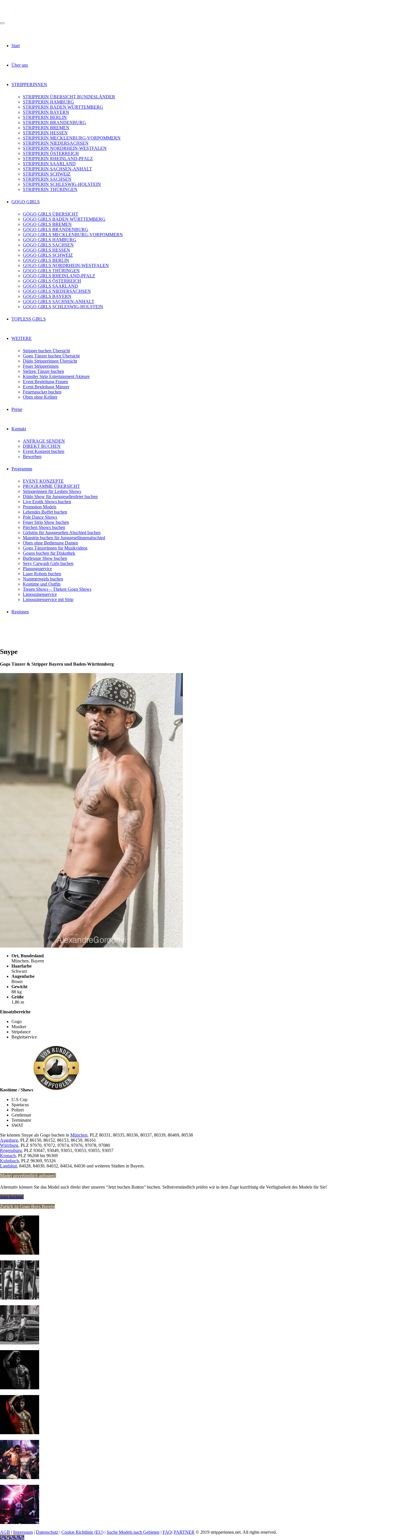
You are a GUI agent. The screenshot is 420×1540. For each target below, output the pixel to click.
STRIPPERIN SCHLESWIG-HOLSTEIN (62, 184)
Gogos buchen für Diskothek (49, 553)
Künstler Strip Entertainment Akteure (56, 376)
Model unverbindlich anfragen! (28, 1175)
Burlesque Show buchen (45, 558)
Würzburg (9, 1145)
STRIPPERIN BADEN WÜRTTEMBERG (63, 107)
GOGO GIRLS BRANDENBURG (55, 229)
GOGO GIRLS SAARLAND (50, 286)
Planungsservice (37, 568)
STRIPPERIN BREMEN (46, 127)
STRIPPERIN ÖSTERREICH (51, 153)
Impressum (23, 1532)
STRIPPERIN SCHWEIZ (47, 174)
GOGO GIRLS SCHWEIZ (48, 255)
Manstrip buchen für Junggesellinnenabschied (64, 537)
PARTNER (184, 1532)
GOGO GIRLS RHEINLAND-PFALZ (59, 275)
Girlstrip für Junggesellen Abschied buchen (62, 532)
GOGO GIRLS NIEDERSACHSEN (57, 291)
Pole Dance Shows (40, 517)
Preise (16, 409)
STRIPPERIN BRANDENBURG (54, 122)
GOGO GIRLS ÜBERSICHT (50, 214)
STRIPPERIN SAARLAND (49, 163)
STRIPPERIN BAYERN (46, 112)
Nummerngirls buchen (43, 578)
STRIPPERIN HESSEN (45, 132)
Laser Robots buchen (42, 573)
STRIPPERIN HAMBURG (48, 102)
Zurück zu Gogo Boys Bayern (27, 1206)
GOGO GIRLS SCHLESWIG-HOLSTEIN (63, 306)
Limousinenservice (40, 594)
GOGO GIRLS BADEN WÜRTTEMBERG (64, 219)
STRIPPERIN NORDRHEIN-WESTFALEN (65, 148)
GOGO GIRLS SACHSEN (48, 244)
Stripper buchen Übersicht (46, 350)
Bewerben (32, 456)
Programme (21, 468)
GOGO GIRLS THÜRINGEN (51, 270)
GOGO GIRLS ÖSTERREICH (52, 280)
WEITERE (21, 338)
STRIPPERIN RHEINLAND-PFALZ (58, 158)
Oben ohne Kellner (40, 397)
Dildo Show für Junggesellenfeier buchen (60, 496)
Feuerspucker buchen (42, 391)
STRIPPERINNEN (29, 84)
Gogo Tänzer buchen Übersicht (51, 355)
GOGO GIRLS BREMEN (47, 224)
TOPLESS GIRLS (28, 319)
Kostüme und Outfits (42, 584)
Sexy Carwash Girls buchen (48, 563)
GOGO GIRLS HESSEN (46, 250)
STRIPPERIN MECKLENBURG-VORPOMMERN (72, 138)
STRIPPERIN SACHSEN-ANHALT (57, 168)
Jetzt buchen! (12, 1196)
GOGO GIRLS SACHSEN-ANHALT (58, 301)
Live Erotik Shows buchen (47, 501)
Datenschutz (47, 1532)
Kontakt (18, 428)
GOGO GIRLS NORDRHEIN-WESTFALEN (66, 265)
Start (15, 45)
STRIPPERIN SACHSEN (47, 179)
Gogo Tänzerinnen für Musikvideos (55, 548)
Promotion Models (39, 506)
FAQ (167, 1532)
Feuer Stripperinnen (41, 366)
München (78, 1135)
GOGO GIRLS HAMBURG (49, 239)
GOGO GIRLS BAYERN (47, 296)
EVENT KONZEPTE (43, 481)
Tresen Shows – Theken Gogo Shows (57, 589)
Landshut (8, 1165)
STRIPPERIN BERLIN (45, 117)
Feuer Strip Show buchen (46, 522)
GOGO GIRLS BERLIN (46, 260)
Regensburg (11, 1150)
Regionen (20, 611)
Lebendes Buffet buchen (45, 512)
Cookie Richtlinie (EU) (82, 1532)
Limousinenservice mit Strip (48, 599)
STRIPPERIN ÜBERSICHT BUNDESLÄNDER (69, 96)
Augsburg (9, 1140)
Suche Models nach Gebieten (133, 1532)
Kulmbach (9, 1160)
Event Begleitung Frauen (45, 381)
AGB (5, 1532)
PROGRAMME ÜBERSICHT (51, 486)
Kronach (8, 1155)
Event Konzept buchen (43, 451)
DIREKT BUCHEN (42, 446)
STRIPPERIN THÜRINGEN (50, 189)
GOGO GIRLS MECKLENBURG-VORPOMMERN (73, 234)
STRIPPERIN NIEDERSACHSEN (56, 143)
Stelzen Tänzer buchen (43, 371)
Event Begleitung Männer (46, 386)
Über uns (19, 65)
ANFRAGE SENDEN (44, 441)
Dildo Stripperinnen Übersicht (50, 361)
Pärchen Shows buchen (44, 527)
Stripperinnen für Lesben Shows (52, 491)
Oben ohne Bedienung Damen (50, 542)
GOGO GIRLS (25, 201)
